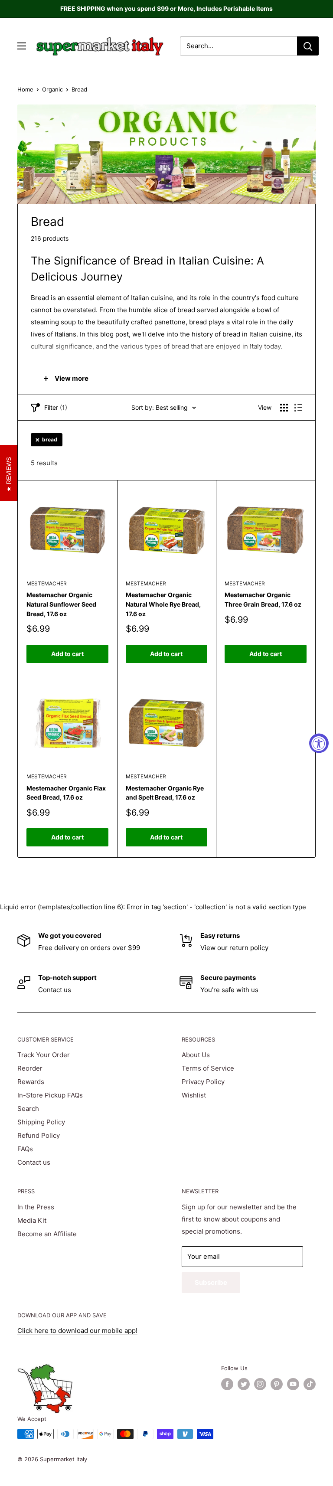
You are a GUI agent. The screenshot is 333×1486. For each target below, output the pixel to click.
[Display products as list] (298, 408)
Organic (52, 89)
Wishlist (194, 1095)
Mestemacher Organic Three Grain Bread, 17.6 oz (263, 599)
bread (49, 439)
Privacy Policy (203, 1082)
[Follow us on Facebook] (227, 1384)
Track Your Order (43, 1055)
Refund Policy (38, 1135)
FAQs (25, 1149)
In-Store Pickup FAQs (50, 1095)
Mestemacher (46, 583)
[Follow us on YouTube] (293, 1384)
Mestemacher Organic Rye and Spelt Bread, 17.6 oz (165, 792)
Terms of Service (208, 1068)
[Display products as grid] (284, 408)
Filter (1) (55, 407)
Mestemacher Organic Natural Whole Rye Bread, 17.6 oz (163, 604)
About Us (196, 1055)
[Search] (308, 46)
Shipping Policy (41, 1122)
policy (259, 948)
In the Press (35, 1207)
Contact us (54, 990)
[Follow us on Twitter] (244, 1384)
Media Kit (31, 1220)
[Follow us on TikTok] (310, 1384)
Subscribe (211, 1282)
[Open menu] (21, 45)
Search (28, 1108)
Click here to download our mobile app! (77, 1330)
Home (25, 89)
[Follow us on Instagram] (260, 1384)
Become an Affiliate (47, 1234)
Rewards (30, 1082)
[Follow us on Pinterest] (277, 1384)
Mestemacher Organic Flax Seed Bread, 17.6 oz (66, 792)
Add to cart (67, 653)
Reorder (29, 1068)
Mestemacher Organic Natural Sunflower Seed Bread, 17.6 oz (61, 604)
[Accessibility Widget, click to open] (319, 743)
